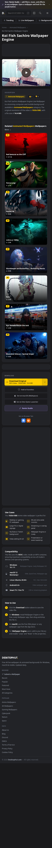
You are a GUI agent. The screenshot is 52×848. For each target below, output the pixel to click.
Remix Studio (27, 408)
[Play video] (26, 72)
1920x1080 (36, 110)
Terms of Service (8, 745)
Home (4, 27)
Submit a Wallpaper (12, 674)
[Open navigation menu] (47, 13)
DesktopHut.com (14, 760)
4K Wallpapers (7, 706)
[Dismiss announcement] (49, 4)
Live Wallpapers (27, 20)
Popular (5, 682)
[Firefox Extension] (28, 421)
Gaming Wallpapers (9, 709)
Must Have (6, 689)
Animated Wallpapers (18, 27)
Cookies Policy (7, 752)
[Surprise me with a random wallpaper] (34, 13)
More (7, 130)
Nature (4, 717)
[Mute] (42, 84)
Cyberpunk (6, 713)
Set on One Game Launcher (27, 402)
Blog (3, 734)
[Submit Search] (40, 13)
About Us (5, 730)
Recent (4, 678)
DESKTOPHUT (10, 657)
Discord (5, 737)
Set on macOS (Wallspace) (27, 396)
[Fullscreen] (47, 84)
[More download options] (45, 382)
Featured (5, 685)
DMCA (4, 741)
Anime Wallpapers (9, 702)
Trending (9, 20)
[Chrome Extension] (23, 421)
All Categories (7, 693)
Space (4, 721)
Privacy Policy (7, 748)
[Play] (5, 84)
